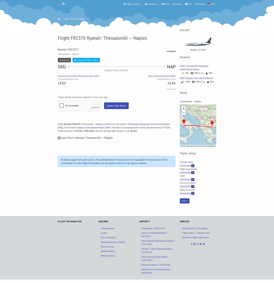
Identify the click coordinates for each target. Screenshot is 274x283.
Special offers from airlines (195, 228)
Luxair (104, 232)
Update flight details (116, 106)
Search (178, 4)
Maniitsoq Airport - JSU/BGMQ (155, 264)
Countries (151, 4)
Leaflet (183, 146)
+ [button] (184, 108)
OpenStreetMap (201, 146)
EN (213, 4)
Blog (166, 4)
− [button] (184, 113)
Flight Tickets (133, 4)
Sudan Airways (107, 228)
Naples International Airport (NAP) (162, 76)
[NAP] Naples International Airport (196, 78)
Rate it (185, 201)
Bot (190, 4)
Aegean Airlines (108, 251)
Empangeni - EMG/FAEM (153, 228)
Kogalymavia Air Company (113, 242)
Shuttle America (108, 237)
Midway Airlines (108, 255)
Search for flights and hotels (195, 237)
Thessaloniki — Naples (190, 101)
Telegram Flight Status (87, 60)
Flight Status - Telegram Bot (196, 232)
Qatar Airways (107, 246)
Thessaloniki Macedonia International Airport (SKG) (78, 76)
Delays (201, 4)
